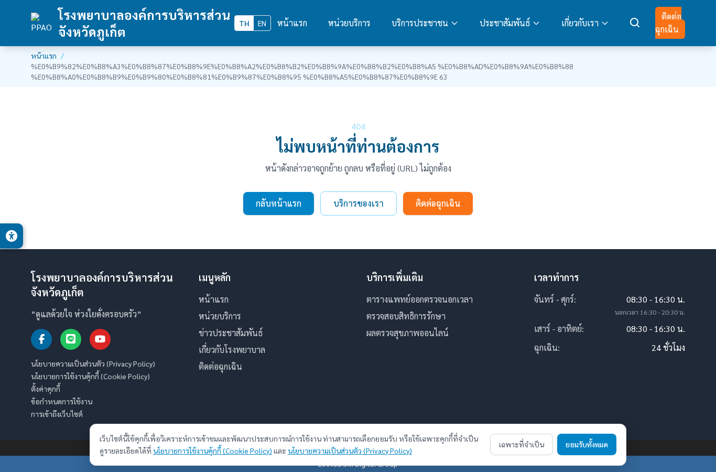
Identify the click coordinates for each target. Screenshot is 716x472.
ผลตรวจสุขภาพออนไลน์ (407, 332)
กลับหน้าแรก (278, 203)
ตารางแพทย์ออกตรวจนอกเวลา (419, 299)
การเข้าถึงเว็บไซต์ (57, 414)
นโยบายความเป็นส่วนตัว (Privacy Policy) (93, 363)
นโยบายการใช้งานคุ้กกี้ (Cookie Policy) (90, 376)
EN (262, 23)
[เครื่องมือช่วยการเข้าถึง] (11, 236)
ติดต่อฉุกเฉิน (668, 23)
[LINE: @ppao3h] (70, 339)
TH (244, 23)
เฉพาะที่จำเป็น (521, 444)
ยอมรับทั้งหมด (587, 444)
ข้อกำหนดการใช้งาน (61, 401)
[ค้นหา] (635, 23)
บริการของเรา (358, 203)
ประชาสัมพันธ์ (505, 22)
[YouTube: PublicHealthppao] (100, 339)
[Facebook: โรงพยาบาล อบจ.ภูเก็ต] (41, 339)
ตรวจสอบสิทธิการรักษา (406, 315)
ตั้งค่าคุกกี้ (45, 388)
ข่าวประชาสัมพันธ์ (231, 332)
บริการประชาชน (420, 22)
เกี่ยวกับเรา (580, 22)
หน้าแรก (292, 22)
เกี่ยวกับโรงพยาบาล (232, 349)
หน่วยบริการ (349, 22)
